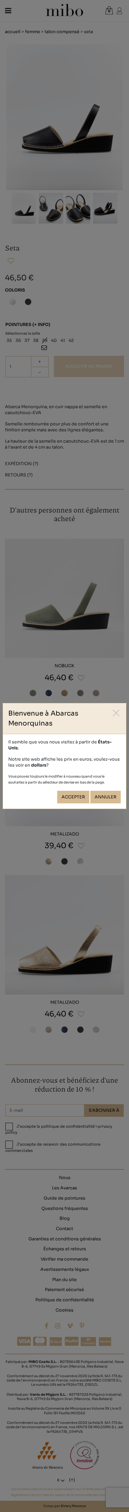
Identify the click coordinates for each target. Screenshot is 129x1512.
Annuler (105, 797)
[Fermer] (116, 713)
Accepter (73, 797)
